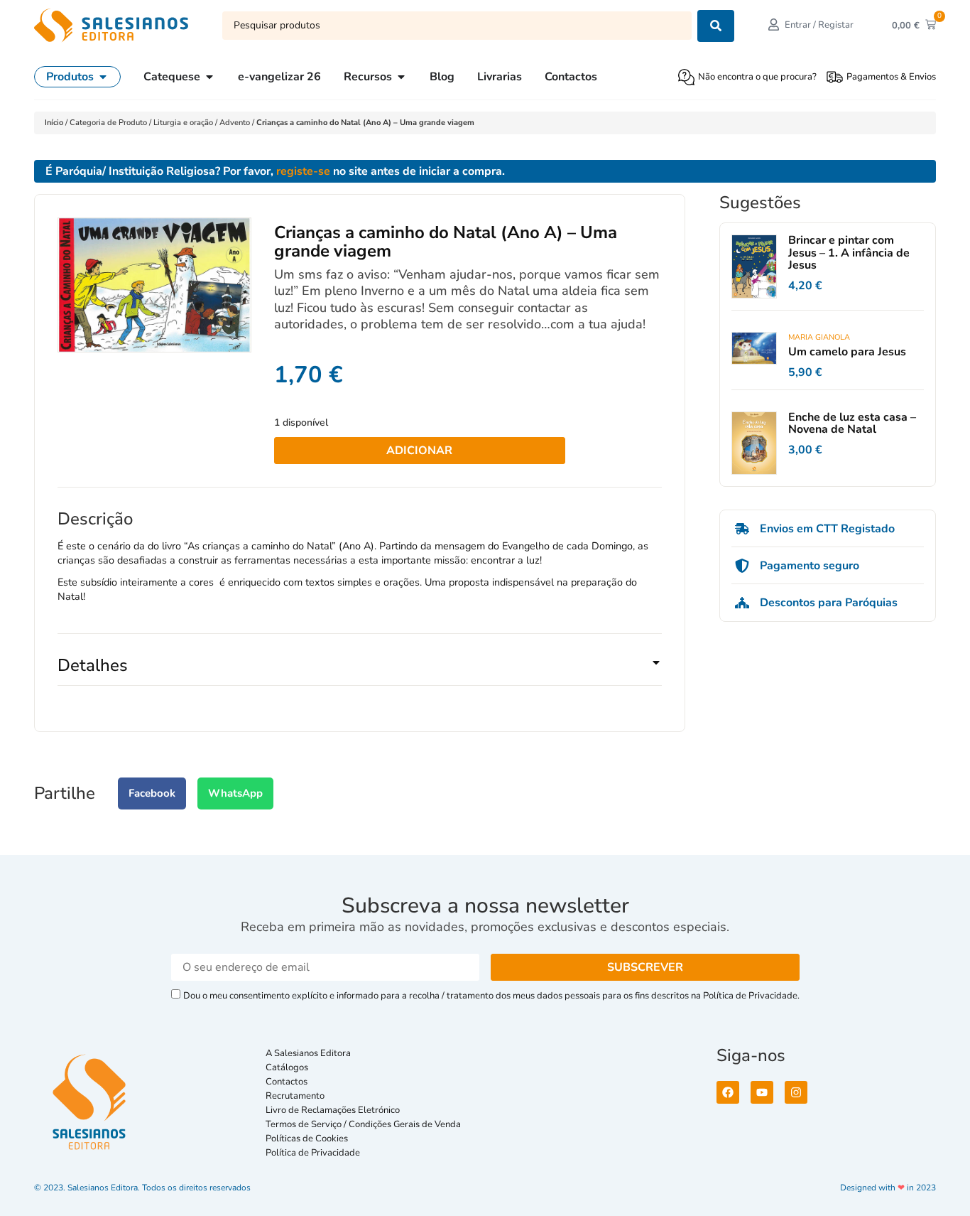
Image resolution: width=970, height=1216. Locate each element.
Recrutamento (295, 1095)
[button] (360, 671)
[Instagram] (796, 1092)
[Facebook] (727, 1092)
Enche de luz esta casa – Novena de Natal (852, 423)
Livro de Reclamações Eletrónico (333, 1110)
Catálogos (287, 1067)
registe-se (303, 171)
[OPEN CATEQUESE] (209, 76)
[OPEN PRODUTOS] (103, 76)
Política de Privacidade (313, 1152)
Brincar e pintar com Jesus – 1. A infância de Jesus (849, 252)
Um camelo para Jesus (847, 352)
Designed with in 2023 (888, 1187)
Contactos (286, 1081)
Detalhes (93, 665)
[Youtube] (762, 1092)
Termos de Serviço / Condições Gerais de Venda (365, 1124)
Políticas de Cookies (307, 1138)
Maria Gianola (819, 337)
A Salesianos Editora (308, 1053)
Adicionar (419, 450)
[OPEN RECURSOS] (401, 76)
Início (55, 122)
